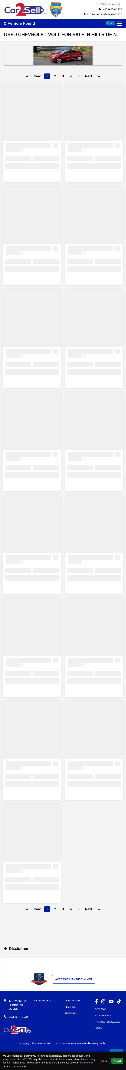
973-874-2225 (18, 1016)
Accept (117, 1061)
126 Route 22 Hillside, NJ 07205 (104, 14)
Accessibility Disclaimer (73, 979)
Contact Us (72, 1000)
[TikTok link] (119, 1001)
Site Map (100, 1009)
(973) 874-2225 (112, 9)
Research (71, 1013)
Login (98, 1028)
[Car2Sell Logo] (33, 15)
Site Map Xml (103, 1015)
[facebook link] (96, 1001)
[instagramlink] (103, 1001)
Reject (104, 1061)
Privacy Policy (86, 1062)
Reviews (70, 1007)
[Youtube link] (111, 1001)
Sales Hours (42, 1000)
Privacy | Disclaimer (108, 1022)
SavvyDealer (99, 1043)
